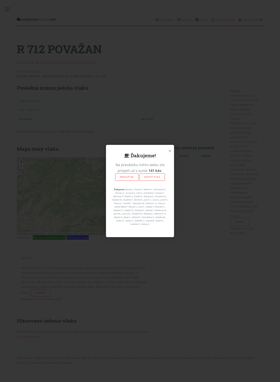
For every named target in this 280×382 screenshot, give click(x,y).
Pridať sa (127, 176)
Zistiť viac (152, 176)
